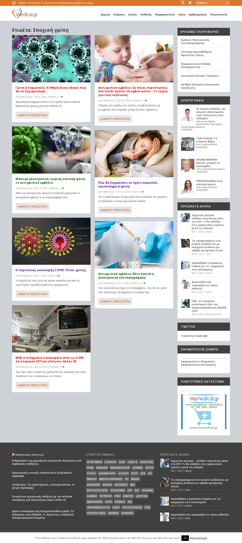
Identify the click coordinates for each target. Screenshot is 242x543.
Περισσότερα (198, 538)
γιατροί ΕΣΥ (106, 496)
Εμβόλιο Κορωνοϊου (110, 479)
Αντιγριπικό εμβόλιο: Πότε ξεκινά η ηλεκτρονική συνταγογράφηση (126, 275)
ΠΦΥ (137, 490)
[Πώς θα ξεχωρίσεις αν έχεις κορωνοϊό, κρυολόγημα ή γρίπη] (134, 153)
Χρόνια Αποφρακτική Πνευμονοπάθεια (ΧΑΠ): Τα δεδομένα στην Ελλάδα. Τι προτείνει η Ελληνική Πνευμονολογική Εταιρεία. (43, 514)
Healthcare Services (30, 454)
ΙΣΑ (126, 479)
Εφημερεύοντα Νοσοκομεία (198, 364)
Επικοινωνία (218, 14)
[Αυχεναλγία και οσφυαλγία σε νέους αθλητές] (185, 284)
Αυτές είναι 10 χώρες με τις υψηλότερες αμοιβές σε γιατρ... (60, 2)
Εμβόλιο (92, 479)
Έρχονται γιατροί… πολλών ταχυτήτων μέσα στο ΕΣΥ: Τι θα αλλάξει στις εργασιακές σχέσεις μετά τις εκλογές (208, 221)
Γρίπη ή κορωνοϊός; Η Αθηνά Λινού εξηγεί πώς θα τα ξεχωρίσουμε (51, 89)
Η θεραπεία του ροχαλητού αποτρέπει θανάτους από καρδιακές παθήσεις (46, 462)
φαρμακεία (127, 513)
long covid (146, 462)
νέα (130, 501)
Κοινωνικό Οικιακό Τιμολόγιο (200, 75)
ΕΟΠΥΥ (134, 473)
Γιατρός (91, 473)
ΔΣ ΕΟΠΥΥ (123, 473)
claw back (110, 462)
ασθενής (92, 496)
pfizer (90, 467)
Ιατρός (132, 14)
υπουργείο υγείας (96, 513)
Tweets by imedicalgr (194, 336)
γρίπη (117, 496)
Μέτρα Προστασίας (97, 490)
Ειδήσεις (119, 14)
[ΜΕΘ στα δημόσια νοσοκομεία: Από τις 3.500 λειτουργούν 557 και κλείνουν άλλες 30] (51, 328)
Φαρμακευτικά (165, 14)
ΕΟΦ (143, 473)
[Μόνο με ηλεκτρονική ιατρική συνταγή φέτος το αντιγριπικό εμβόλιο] (51, 150)
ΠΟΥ (130, 490)
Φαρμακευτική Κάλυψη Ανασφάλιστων (195, 65)
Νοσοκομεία (118, 490)
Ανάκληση (102, 467)
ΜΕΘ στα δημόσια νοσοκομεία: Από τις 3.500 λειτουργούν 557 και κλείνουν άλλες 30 (49, 359)
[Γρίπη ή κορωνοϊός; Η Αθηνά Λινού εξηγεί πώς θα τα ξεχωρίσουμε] (51, 58)
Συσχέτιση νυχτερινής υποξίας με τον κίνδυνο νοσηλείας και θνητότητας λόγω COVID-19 (42, 498)
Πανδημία (147, 490)
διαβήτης (128, 496)
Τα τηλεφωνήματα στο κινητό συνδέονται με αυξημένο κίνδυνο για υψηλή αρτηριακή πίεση (207, 245)
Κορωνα (107, 484)
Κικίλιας (135, 479)
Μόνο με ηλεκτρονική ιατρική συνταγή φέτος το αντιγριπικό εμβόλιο (51, 181)
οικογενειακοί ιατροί (98, 507)
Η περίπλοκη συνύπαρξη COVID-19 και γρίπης (51, 270)
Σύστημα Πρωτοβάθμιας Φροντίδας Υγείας (196, 53)
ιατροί (108, 501)
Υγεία (181, 14)
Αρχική (105, 14)
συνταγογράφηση (132, 507)
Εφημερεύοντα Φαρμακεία (198, 361)
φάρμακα (113, 513)
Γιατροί (149, 467)
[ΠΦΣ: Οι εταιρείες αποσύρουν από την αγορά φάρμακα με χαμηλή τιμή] (185, 303)
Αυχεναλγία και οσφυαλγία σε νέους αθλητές (205, 285)
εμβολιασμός (95, 501)
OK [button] (185, 538)
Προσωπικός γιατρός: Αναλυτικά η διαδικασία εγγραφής (42, 474)
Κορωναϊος (121, 484)
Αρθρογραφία (198, 14)
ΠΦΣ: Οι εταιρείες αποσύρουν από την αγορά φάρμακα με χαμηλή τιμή (209, 305)
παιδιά (116, 507)
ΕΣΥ (150, 473)
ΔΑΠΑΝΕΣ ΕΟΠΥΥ (107, 473)
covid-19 (132, 462)
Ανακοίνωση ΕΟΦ (120, 467)
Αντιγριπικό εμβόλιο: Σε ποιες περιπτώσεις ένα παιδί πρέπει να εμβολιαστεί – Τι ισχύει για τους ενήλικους (133, 91)
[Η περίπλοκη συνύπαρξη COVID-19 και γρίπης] (51, 241)
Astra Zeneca (94, 462)
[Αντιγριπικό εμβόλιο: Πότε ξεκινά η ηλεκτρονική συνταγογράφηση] (134, 244)
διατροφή (141, 496)
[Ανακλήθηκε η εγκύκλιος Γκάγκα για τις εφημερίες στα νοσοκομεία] (185, 265)
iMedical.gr (26, 96)
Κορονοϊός (93, 484)
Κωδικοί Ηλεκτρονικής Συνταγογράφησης (195, 41)
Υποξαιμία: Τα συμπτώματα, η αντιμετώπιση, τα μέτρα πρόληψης (43, 486)
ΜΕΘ (132, 484)
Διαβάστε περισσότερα (32, 115)
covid (122, 462)
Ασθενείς (138, 467)
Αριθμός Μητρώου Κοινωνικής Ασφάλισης (200, 86)
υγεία (147, 507)
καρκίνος (120, 501)
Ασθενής (146, 14)
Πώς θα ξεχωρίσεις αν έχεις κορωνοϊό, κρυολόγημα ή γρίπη (128, 184)
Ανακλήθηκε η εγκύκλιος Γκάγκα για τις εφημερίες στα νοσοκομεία (208, 266)
